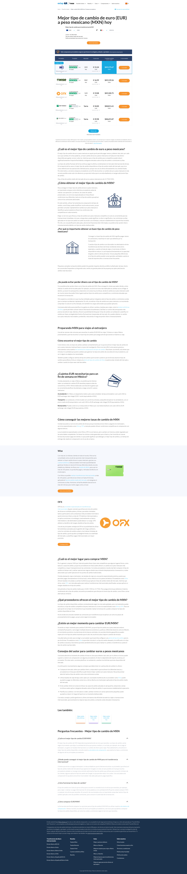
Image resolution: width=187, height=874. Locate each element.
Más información (97, 143)
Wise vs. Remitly (98, 854)
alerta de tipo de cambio (116, 638)
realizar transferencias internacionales (83, 475)
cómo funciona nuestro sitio (95, 833)
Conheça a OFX (64, 544)
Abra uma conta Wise (65, 491)
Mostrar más (93, 131)
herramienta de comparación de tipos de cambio (90, 349)
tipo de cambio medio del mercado (76, 480)
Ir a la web (124, 67)
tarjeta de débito (84, 467)
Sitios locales (120, 842)
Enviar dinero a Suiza (53, 847)
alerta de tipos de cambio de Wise (94, 360)
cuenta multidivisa (63, 463)
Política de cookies (122, 855)
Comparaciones (105, 3)
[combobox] (70, 30)
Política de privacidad (123, 851)
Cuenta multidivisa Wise (77, 851)
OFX (82, 426)
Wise (78, 426)
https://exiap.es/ (62, 822)
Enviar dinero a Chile (52, 854)
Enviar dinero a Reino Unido (55, 850)
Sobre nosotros (115, 3)
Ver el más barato (93, 42)
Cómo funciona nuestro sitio (125, 845)
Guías (96, 3)
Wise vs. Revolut (98, 845)
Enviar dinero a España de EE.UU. (56, 857)
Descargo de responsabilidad (122, 9)
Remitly (72, 855)
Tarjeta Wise (73, 842)
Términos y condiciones (123, 848)
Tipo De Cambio (65, 9)
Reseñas (90, 3)
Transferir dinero (80, 3)
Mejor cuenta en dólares (100, 842)
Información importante (116, 52)
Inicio (59, 9)
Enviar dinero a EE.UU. (53, 844)
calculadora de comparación (97, 750)
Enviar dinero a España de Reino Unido (57, 860)
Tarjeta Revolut (74, 845)
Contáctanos (120, 858)
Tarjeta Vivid (73, 848)
